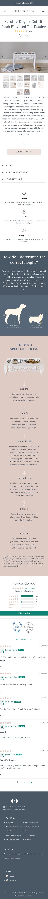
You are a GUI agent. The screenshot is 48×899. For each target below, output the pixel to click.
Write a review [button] (24, 613)
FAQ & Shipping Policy (12, 839)
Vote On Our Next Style (31, 822)
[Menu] (43, 10)
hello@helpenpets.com (11, 859)
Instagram (12, 880)
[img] (5, 646)
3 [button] (24, 782)
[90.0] (29, 627)
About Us (8, 831)
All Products (9, 822)
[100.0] (17, 627)
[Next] (44, 57)
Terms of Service (30, 835)
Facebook (12, 876)
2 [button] (21, 782)
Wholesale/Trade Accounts (14, 827)
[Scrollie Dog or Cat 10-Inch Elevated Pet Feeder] (6, 78)
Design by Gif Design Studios (33, 893)
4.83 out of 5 (30, 588)
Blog (26, 831)
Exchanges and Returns (32, 827)
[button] (20, 31)
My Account (28, 839)
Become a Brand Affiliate (13, 835)
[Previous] (3, 57)
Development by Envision (23, 896)
